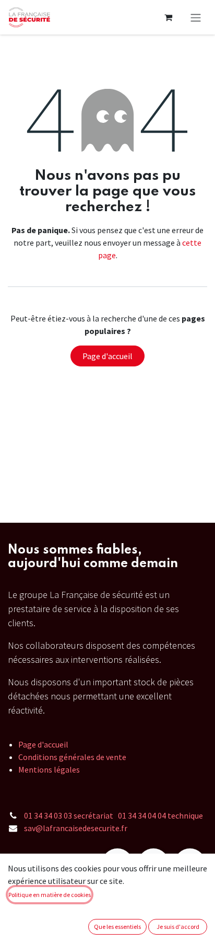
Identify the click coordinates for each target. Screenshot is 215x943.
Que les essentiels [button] (117, 926)
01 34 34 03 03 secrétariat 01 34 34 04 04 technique (113, 815)
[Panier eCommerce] (168, 17)
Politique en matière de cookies (49, 895)
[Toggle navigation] (195, 17)
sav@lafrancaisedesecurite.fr (75, 828)
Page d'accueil (107, 356)
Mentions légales (49, 769)
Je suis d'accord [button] (178, 926)
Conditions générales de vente (72, 757)
